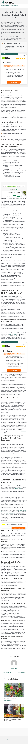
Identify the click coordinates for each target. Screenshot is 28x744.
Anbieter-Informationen (6, 5)
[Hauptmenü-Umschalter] (26, 1)
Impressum (9, 739)
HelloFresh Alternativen (10, 698)
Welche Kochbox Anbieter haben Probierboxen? (12, 719)
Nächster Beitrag (22, 672)
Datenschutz (18, 739)
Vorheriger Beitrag (6, 672)
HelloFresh (7, 63)
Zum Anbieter (13, 82)
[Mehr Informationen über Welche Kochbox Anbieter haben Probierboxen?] (14, 710)
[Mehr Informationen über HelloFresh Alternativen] (14, 690)
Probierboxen (15, 5)
